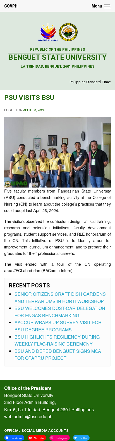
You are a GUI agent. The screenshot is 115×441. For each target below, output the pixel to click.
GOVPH (11, 6)
